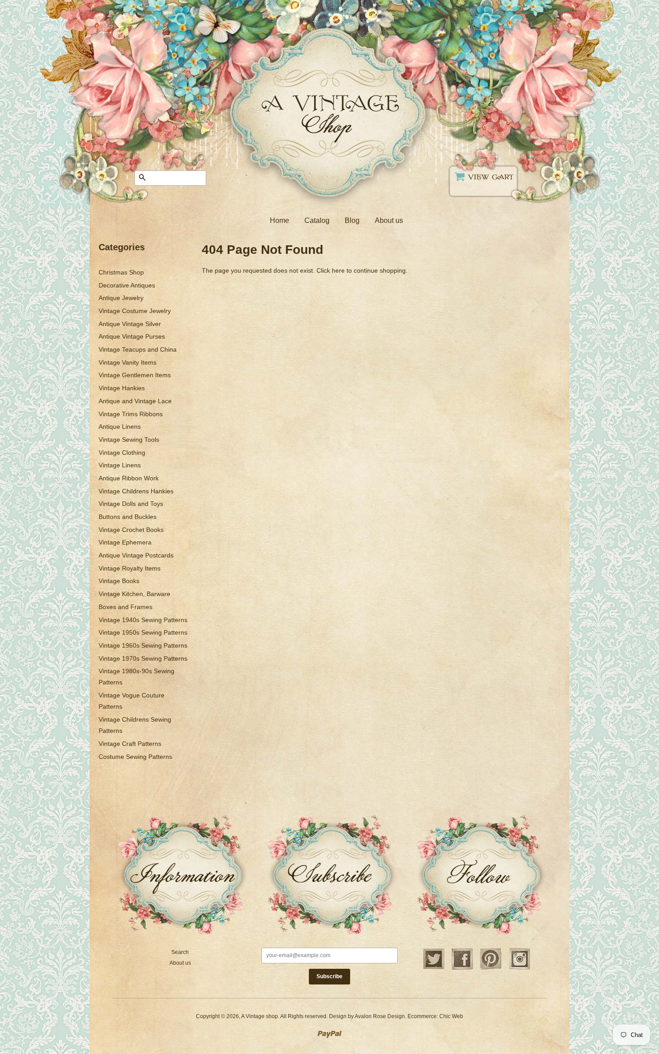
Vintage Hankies (122, 388)
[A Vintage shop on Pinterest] (491, 968)
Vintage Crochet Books (131, 529)
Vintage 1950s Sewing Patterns (143, 632)
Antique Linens (120, 426)
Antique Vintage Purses (132, 336)
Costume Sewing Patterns (135, 756)
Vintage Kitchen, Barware (134, 593)
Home (279, 220)
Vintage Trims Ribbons (131, 414)
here (338, 270)
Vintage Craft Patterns (130, 743)
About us (389, 220)
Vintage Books (119, 580)
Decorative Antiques (127, 285)
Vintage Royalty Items (129, 568)
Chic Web (451, 1016)
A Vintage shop (259, 1016)
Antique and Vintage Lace (135, 401)
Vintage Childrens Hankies (136, 491)
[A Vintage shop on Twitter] (433, 968)
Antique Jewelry (121, 297)
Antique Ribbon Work (129, 478)
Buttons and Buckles (127, 516)
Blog (352, 220)
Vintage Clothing (122, 452)
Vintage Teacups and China (138, 349)
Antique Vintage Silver (130, 323)
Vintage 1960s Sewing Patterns (143, 645)
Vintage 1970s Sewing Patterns (143, 658)
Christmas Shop (121, 272)
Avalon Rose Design (380, 1016)
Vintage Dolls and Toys (131, 503)
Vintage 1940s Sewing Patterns (143, 619)
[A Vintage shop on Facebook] (462, 968)
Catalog (317, 220)
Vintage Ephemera (125, 542)
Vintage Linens (120, 465)
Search (180, 952)
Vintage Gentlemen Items (135, 375)
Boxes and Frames (125, 606)
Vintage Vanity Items (127, 362)
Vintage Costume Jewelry (135, 310)
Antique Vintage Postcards (136, 555)
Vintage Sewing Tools (129, 439)
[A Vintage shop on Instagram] (519, 968)
